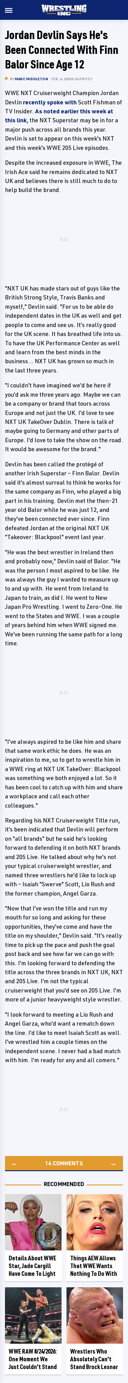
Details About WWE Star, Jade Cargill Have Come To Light (32, 1265)
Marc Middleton (31, 78)
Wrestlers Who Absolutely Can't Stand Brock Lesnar (94, 1359)
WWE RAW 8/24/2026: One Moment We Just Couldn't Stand (33, 1359)
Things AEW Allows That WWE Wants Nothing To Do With (93, 1265)
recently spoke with (50, 102)
